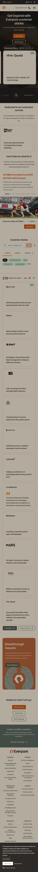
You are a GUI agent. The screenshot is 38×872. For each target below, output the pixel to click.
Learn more (6, 859)
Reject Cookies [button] (18, 863)
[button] (9, 867)
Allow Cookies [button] (7, 863)
